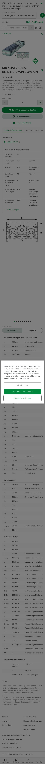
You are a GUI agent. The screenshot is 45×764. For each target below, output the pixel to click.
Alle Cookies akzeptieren (22, 392)
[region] (22, 382)
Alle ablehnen (22, 385)
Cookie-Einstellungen (22, 398)
